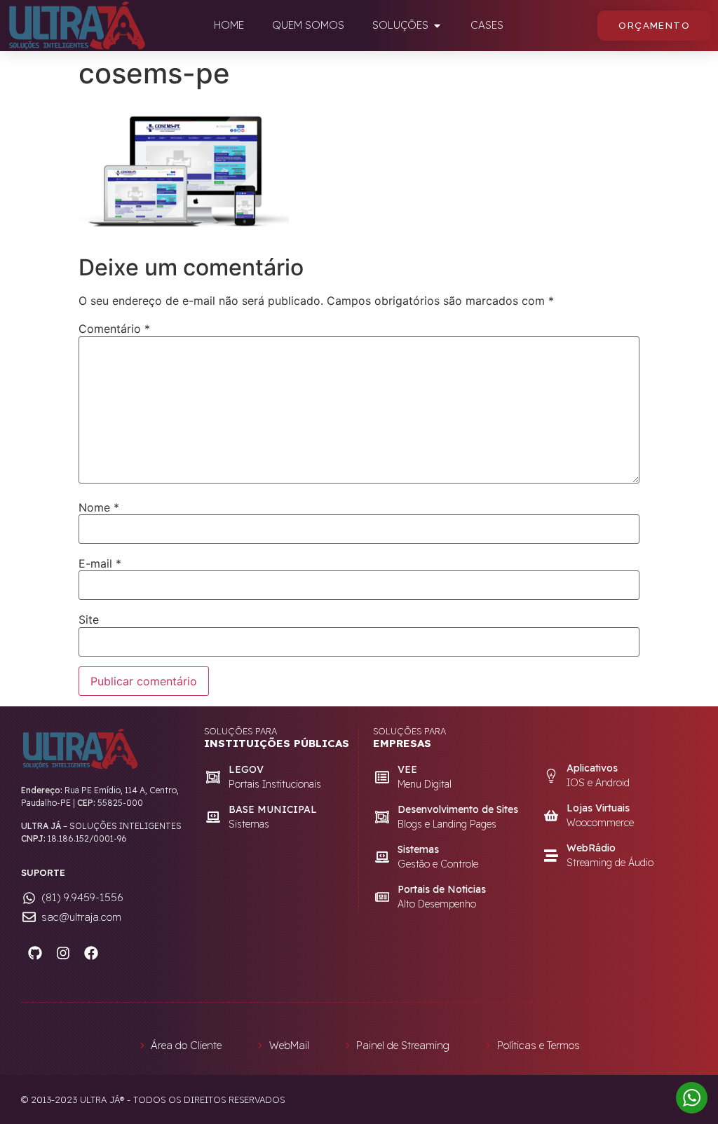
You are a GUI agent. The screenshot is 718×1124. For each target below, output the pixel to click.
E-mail (100, 563)
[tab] (229, 25)
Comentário (114, 328)
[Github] (35, 953)
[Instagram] (63, 953)
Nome (99, 507)
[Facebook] (91, 953)
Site (89, 619)
